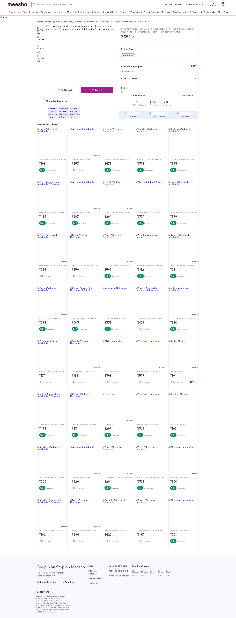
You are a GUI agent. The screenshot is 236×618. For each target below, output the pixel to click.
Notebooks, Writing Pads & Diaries (92, 21)
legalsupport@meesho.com (59, 610)
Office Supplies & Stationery (59, 21)
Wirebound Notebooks (122, 21)
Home (40, 21)
